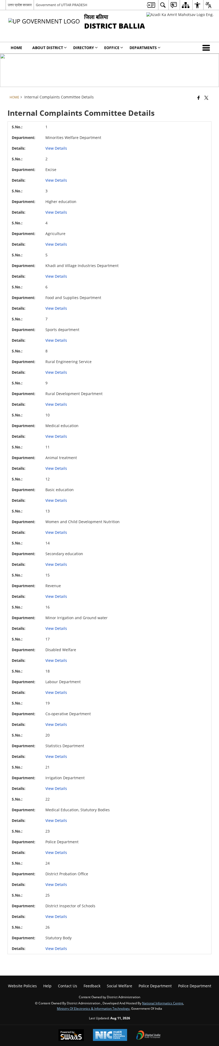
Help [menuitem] (47, 985)
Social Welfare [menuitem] (119, 985)
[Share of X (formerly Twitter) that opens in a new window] (206, 98)
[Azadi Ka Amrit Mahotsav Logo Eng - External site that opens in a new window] (180, 14)
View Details (56, 148)
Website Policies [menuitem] (22, 985)
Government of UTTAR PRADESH (61, 4)
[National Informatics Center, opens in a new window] (110, 1035)
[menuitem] (151, 5)
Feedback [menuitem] (92, 985)
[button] (207, 47)
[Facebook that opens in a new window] (198, 98)
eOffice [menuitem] (111, 47)
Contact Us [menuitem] (67, 985)
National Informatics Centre (162, 1003)
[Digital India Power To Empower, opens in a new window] (148, 1035)
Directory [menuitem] (83, 47)
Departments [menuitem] (143, 47)
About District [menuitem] (47, 47)
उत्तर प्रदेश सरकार (20, 4)
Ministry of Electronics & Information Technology (93, 1008)
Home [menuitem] (16, 47)
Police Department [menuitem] (155, 985)
